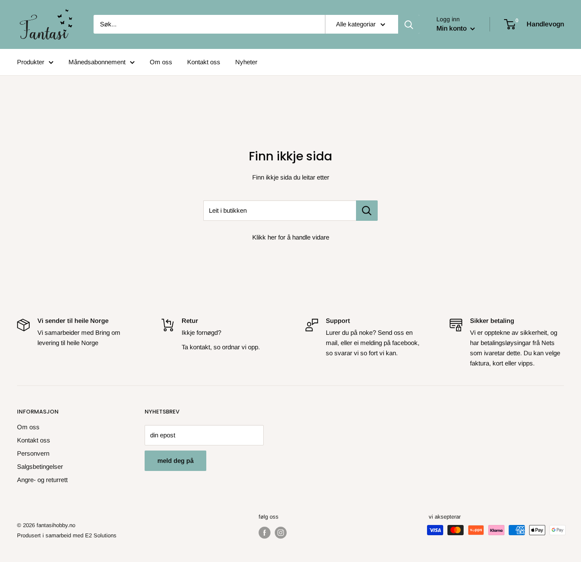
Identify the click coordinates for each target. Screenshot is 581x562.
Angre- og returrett (42, 479)
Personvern (33, 453)
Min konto (452, 28)
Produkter (30, 62)
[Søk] (408, 24)
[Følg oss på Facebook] (265, 533)
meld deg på (175, 460)
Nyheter (246, 62)
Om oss (161, 62)
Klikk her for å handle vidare (290, 237)
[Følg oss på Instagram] (281, 533)
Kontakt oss (203, 62)
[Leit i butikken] (367, 210)
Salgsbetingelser (40, 466)
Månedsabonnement (96, 62)
